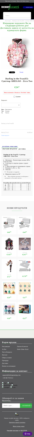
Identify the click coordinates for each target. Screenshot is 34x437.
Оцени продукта (5, 135)
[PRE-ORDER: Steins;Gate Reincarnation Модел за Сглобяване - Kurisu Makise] (9, 266)
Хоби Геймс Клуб (22, 349)
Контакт (4, 355)
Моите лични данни (18, 426)
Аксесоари (8, 20)
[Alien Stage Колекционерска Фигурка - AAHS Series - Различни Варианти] (9, 309)
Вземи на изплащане (9, 366)
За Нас (4, 349)
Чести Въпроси (7, 352)
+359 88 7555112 (29, 7)
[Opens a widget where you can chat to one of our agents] (27, 434)
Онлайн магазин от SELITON (17, 430)
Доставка (22, 149)
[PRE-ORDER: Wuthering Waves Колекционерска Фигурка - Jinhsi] (25, 244)
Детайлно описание (10, 146)
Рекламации (6, 346)
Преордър (5, 360)
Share (12, 72)
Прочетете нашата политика (17, 422)
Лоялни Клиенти (22, 346)
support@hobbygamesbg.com (11, 375)
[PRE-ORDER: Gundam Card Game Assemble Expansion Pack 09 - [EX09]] (25, 223)
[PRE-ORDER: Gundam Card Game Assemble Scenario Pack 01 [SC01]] (9, 223)
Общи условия (7, 357)
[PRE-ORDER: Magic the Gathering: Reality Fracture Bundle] (25, 309)
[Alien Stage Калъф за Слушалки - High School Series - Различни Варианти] (9, 288)
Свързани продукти (9, 149)
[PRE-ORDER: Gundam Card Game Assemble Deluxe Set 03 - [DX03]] (25, 266)
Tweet (21, 72)
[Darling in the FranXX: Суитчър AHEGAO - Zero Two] (17, 68)
